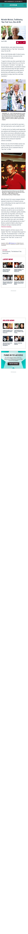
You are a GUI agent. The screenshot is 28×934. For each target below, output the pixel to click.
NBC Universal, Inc (12, 243)
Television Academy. (6, 227)
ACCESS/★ (13, 5)
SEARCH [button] (25, 5)
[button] (2, 5)
